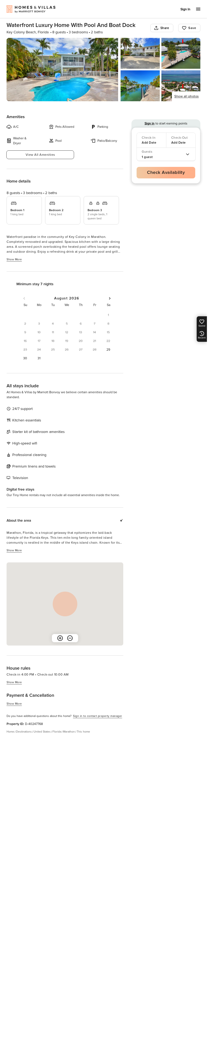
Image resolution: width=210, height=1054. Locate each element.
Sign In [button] (185, 9)
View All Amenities (40, 155)
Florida (56, 731)
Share (164, 28)
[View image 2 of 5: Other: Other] (140, 53)
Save (192, 28)
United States (42, 731)
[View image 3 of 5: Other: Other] (180, 53)
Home (10, 731)
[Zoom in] (60, 638)
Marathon (69, 731)
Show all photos (186, 96)
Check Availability (166, 172)
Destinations (24, 731)
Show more (14, 259)
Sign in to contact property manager (97, 716)
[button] (108, 350)
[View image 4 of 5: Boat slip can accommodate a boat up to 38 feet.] (140, 85)
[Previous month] (24, 298)
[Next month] (109, 298)
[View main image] (62, 69)
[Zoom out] (70, 638)
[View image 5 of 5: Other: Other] (180, 85)
